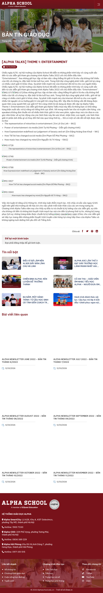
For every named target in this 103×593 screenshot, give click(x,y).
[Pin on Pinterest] (92, 231)
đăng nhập (19, 243)
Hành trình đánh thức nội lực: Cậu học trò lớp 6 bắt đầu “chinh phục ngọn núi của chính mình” (87, 300)
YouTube (90, 577)
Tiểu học (49, 573)
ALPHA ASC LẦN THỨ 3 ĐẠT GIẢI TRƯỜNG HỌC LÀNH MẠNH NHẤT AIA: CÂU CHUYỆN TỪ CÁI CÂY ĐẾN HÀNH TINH (87, 263)
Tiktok (89, 573)
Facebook (91, 569)
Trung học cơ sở (52, 577)
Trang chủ (6, 41)
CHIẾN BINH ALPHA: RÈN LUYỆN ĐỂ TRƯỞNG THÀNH (35, 281)
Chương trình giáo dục (14, 573)
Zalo (88, 581)
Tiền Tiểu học (51, 569)
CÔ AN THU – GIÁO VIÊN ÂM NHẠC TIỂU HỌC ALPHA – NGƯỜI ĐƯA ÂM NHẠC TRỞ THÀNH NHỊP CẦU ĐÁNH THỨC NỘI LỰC (87, 281)
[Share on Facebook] (82, 231)
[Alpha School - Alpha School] (17, 4)
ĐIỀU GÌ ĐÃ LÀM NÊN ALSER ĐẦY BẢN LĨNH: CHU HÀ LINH (34, 263)
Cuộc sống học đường (14, 577)
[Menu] (98, 4)
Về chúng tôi (10, 569)
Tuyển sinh (9, 581)
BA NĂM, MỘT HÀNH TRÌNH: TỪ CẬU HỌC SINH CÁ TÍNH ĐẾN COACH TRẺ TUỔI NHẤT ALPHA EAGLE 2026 (36, 300)
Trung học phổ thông (54, 581)
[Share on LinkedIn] (97, 231)
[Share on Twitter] (87, 231)
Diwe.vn (69, 590)
